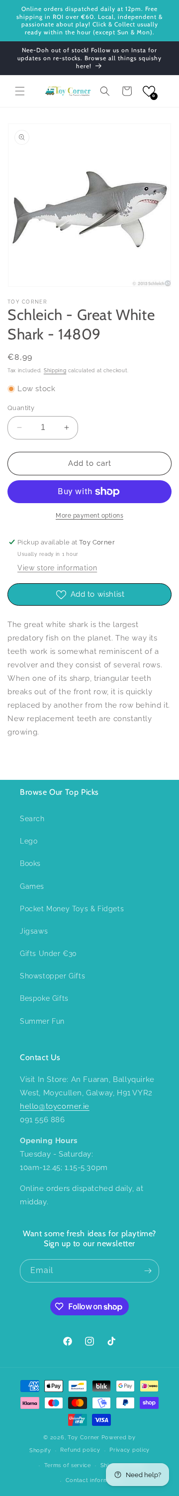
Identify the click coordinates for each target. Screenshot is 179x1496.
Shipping (55, 370)
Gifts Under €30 (48, 954)
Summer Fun (42, 1021)
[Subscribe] (148, 1270)
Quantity (20, 408)
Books (30, 863)
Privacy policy (129, 1450)
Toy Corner (83, 1437)
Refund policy (80, 1450)
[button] (20, 91)
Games (32, 886)
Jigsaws (34, 931)
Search (32, 819)
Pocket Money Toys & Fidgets (72, 909)
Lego (28, 841)
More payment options (89, 515)
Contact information (94, 1480)
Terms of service (67, 1465)
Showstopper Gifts (52, 976)
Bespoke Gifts (44, 998)
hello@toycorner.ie (55, 1106)
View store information (57, 568)
